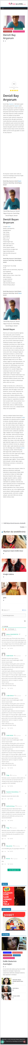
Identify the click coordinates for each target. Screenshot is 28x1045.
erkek (23, 417)
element (22, 448)
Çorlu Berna (16, 988)
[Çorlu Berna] (6, 989)
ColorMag (14, 1041)
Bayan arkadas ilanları (8, 28)
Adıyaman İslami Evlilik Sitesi (13, 551)
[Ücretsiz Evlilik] (6, 996)
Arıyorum (11, 104)
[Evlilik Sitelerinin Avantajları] (14, 943)
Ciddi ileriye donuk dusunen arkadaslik (14, 523)
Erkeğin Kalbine (8, 574)
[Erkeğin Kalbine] (14, 560)
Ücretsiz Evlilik (16, 996)
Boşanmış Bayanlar (18, 28)
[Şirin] (14, 583)
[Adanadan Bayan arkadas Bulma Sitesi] (6, 981)
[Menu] (3, 8)
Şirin (4, 598)
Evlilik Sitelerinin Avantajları (10, 962)
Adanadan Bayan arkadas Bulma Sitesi (18, 980)
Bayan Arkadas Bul (7, 952)
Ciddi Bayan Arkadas (8, 31)
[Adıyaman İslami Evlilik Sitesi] (14, 536)
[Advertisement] (14, 51)
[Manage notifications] (24, 1041)
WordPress (22, 1041)
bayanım (16, 106)
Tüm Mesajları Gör (14, 870)
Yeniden (22, 527)
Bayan (19, 181)
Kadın (9, 226)
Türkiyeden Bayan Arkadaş (19, 31)
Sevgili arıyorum (16, 955)
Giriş (25, 610)
